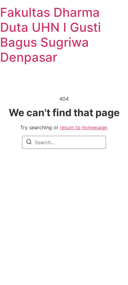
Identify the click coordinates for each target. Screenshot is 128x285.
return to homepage (83, 127)
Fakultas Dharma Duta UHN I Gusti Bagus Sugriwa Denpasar (50, 35)
